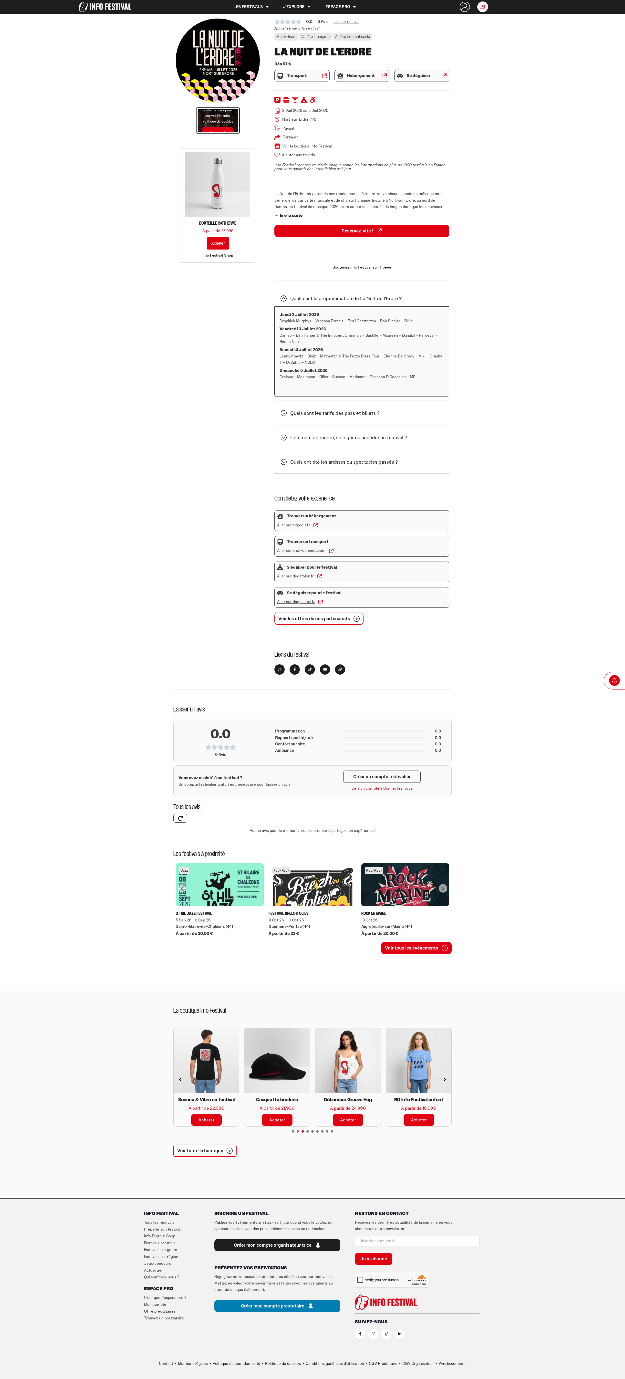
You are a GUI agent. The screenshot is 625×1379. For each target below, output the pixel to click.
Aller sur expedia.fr (293, 525)
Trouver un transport (307, 541)
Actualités (153, 1270)
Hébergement (361, 75)
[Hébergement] (340, 76)
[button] (482, 6)
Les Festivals (248, 7)
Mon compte (155, 1304)
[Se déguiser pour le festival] (280, 593)
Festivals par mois (160, 1243)
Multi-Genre (286, 36)
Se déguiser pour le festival (314, 593)
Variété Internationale (352, 36)
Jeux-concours (157, 1263)
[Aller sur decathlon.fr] (319, 576)
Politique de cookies (217, 121)
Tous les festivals (159, 1222)
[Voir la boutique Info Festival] (277, 146)
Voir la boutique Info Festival (307, 146)
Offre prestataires (160, 1311)
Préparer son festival (162, 1229)
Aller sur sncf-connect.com (301, 550)
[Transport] (280, 76)
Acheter (218, 243)
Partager (290, 137)
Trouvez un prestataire (164, 1318)
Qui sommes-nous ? (161, 1277)
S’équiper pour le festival (312, 567)
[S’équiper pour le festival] (280, 567)
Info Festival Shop (159, 1236)
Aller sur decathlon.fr (295, 576)
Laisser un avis (346, 21)
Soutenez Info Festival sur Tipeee (362, 267)
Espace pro (337, 7)
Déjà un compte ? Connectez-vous (382, 788)
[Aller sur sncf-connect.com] (331, 551)
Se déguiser (418, 75)
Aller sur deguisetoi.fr (296, 602)
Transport (297, 75)
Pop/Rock (281, 870)
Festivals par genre (160, 1250)
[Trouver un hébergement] (280, 516)
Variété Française (315, 36)
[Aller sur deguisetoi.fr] (320, 602)
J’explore (293, 7)
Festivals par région (161, 1256)
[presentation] (293, 1131)
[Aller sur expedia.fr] (315, 525)
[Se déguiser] (400, 76)
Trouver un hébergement (311, 516)
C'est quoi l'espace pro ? (165, 1297)
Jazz (184, 870)
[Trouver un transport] (280, 542)
